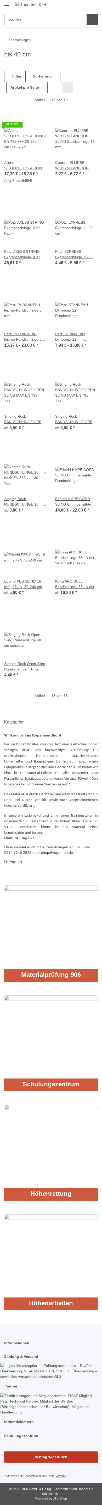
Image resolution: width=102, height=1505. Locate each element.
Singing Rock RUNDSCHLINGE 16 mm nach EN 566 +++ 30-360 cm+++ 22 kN (25, 502)
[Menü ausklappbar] (6, 3)
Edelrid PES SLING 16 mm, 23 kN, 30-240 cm (23, 584)
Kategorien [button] (14, 722)
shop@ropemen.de (57, 852)
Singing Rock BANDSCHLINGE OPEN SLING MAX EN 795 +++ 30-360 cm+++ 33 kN (24, 419)
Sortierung (42, 76)
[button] (77, 6)
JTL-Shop (60, 1498)
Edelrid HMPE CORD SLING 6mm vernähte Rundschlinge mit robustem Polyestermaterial (73, 502)
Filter (16, 76)
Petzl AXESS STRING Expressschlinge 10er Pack (22, 254)
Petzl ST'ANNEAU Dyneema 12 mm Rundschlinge (70, 337)
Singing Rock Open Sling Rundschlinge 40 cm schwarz (24, 667)
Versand (61, 1475)
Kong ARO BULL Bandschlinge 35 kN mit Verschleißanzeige (74, 584)
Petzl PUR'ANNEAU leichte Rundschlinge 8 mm (23, 337)
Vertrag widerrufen (51, 1457)
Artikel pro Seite (24, 87)
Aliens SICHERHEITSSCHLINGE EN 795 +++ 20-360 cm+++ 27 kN (25, 165)
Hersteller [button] (13, 862)
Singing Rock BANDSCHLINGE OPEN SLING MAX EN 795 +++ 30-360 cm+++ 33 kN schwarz (75, 419)
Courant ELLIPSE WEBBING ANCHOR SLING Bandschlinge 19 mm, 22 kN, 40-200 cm (75, 165)
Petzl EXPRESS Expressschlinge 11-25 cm (74, 254)
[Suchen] (92, 19)
